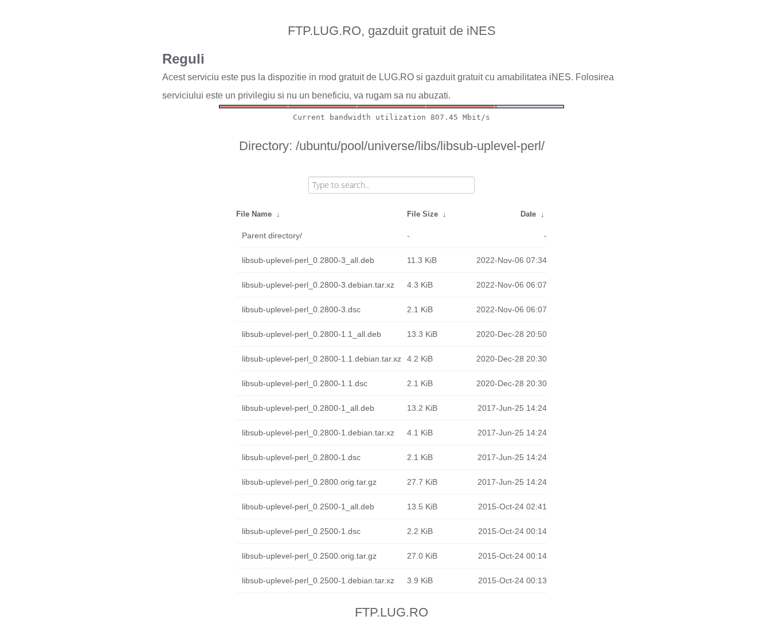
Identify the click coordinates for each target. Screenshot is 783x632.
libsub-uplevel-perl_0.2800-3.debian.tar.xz (318, 284)
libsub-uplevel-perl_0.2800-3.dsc (301, 309)
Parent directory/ (272, 235)
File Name (254, 214)
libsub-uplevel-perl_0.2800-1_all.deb (308, 408)
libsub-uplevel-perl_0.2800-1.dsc (301, 457)
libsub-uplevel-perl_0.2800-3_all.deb (308, 260)
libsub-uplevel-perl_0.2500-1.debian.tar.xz (318, 580)
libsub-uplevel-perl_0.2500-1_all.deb (308, 506)
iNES (560, 77)
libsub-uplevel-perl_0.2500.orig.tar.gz (309, 555)
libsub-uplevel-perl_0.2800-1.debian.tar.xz (318, 432)
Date (528, 214)
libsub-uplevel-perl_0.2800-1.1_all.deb (311, 334)
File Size (422, 214)
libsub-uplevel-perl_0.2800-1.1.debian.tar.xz (321, 358)
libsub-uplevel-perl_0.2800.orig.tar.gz (309, 481)
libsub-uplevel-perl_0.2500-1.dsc (301, 531)
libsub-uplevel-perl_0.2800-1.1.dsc (304, 383)
